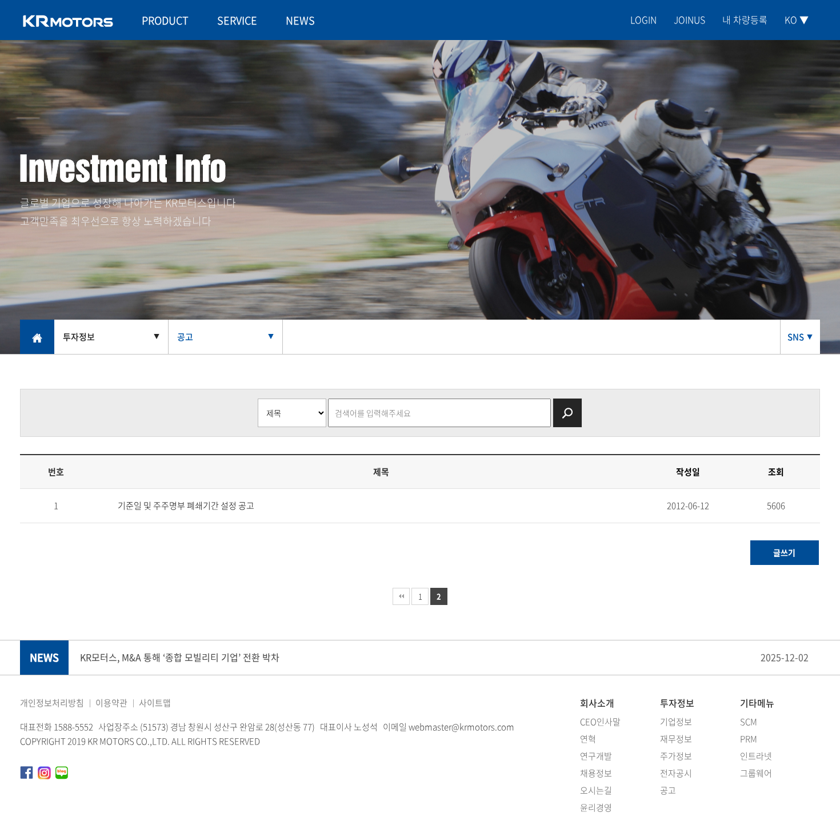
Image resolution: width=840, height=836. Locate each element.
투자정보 (677, 702)
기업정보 (676, 721)
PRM (748, 739)
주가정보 (676, 756)
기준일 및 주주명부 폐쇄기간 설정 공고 (186, 505)
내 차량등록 (744, 19)
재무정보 (676, 739)
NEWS (300, 20)
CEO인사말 (600, 721)
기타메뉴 (757, 702)
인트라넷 (756, 756)
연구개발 (596, 756)
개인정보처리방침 (52, 702)
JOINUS (689, 19)
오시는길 (596, 790)
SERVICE (237, 20)
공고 (668, 790)
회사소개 (597, 702)
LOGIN (643, 19)
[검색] (567, 413)
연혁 (588, 739)
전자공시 (676, 773)
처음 (401, 596)
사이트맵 (155, 702)
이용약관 (111, 702)
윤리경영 (596, 807)
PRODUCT (165, 20)
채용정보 (596, 773)
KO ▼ (797, 19)
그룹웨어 (756, 773)
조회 (776, 471)
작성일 (688, 471)
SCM (748, 721)
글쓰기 (784, 552)
